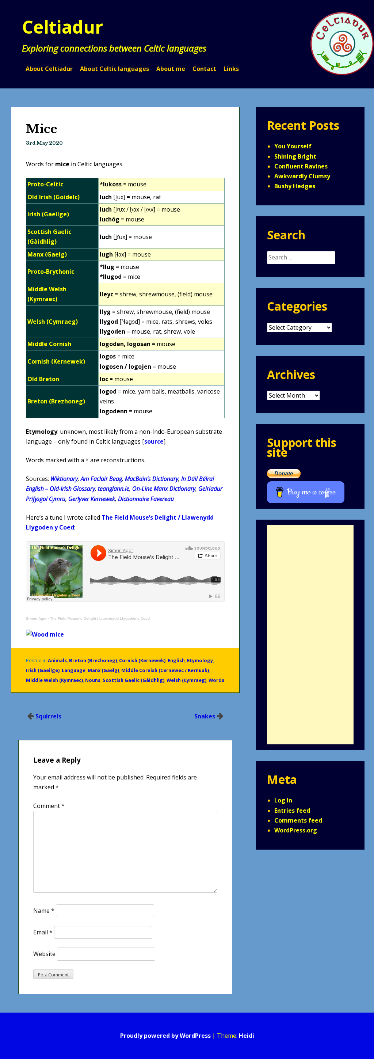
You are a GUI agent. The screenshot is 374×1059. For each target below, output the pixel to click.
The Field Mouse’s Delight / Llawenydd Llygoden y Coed (100, 618)
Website (44, 954)
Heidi (246, 1036)
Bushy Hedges (294, 186)
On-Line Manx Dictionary (163, 489)
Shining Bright (295, 156)
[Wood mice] (45, 634)
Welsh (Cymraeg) (186, 680)
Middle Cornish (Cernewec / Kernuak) (165, 670)
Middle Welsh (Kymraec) (54, 680)
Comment (49, 806)
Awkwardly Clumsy (302, 176)
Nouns (92, 680)
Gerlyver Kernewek (91, 499)
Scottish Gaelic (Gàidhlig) (133, 680)
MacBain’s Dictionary (151, 479)
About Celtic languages (114, 69)
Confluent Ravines (301, 166)
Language (73, 670)
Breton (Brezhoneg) (93, 660)
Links (231, 69)
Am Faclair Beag (101, 479)
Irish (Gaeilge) (43, 670)
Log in (283, 800)
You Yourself (293, 146)
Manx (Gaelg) (103, 670)
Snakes (204, 716)
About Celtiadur (49, 69)
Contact (204, 69)
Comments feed (298, 820)
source (154, 441)
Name (43, 911)
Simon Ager (36, 618)
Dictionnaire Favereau (146, 499)
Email (43, 932)
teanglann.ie (113, 489)
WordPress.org (295, 830)
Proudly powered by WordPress (165, 1036)
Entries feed (292, 810)
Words (216, 680)
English (176, 660)
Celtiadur (62, 27)
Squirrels (48, 716)
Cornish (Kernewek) (142, 660)
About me (170, 69)
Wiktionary (64, 479)
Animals (57, 660)
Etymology (200, 660)
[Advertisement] (310, 634)
